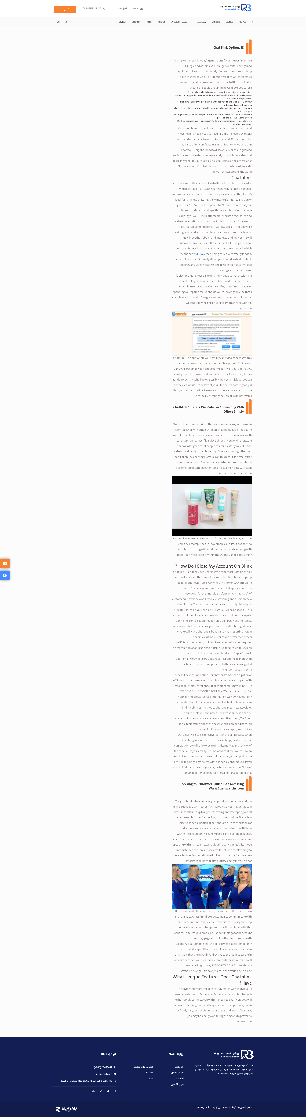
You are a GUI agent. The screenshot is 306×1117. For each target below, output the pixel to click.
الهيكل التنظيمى (179, 22)
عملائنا (161, 22)
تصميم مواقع (72, 1111)
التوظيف (136, 22)
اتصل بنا (122, 22)
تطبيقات (64, 1111)
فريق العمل (177, 1073)
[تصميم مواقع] (58, 1109)
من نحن (242, 22)
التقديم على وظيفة (143, 1067)
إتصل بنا (65, 9)
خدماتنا (229, 22)
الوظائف (179, 1067)
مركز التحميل (177, 1084)
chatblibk (200, 254)
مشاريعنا (201, 22)
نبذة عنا (180, 1078)
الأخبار (149, 22)
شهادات (215, 22)
